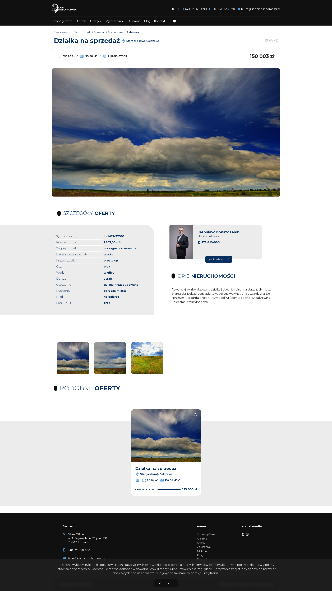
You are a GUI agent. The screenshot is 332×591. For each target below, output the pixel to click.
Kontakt (159, 21)
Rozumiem (166, 583)
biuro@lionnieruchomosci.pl (86, 558)
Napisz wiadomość (219, 259)
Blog (147, 21)
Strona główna (62, 21)
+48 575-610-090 (79, 550)
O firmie (81, 21)
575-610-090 (210, 242)
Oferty (94, 21)
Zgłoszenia (204, 547)
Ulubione (134, 21)
